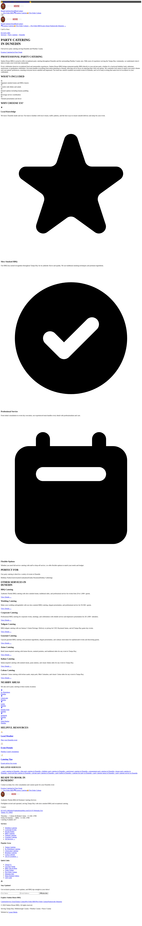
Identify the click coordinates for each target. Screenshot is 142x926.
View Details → (6, 597)
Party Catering (12, 35)
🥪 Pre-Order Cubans (34, 13)
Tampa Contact (20, 901)
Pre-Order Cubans (11, 872)
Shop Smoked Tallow (12, 876)
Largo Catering (10, 854)
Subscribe (44, 893)
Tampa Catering (10, 847)
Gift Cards (8, 878)
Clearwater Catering (11, 851)
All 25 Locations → (11, 856)
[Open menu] (2, 15)
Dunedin (22, 35)
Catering (7, 11)
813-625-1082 (5, 33)
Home (3, 11)
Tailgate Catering (10, 835)
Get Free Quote (17, 52)
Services (3, 35)
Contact (20, 11)
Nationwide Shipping (55, 901)
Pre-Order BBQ (30, 901)
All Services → (10, 839)
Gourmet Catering (11, 837)
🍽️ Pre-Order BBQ (7, 13)
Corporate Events (10, 830)
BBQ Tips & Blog (11, 868)
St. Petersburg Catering (12, 849)
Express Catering (21, 13)
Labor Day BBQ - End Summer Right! (16, 2)
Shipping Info (9, 874)
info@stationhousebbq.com (19, 810)
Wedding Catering (11, 828)
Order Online (9, 870)
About (12, 11)
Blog (16, 11)
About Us (8, 865)
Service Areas (10, 901)
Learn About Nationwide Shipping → (53, 26)
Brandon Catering (11, 853)
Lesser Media (13, 912)
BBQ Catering (10, 833)
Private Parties (9, 831)
